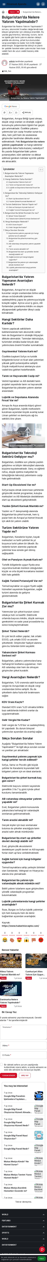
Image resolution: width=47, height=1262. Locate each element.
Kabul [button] (42, 1259)
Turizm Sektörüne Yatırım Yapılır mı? (21, 204)
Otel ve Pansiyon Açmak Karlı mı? (21, 207)
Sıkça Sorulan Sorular (14, 230)
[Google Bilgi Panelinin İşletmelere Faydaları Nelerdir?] (23, 1096)
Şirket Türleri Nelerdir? (17, 216)
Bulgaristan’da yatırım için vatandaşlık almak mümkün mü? (23, 263)
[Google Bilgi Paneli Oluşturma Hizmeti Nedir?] (23, 1122)
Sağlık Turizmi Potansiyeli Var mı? (22, 210)
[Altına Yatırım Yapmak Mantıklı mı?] (11, 967)
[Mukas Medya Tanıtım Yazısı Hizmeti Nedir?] (23, 1174)
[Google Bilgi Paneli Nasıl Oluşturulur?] (23, 1135)
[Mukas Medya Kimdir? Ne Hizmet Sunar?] (23, 1161)
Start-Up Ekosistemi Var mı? (19, 199)
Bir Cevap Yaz (9, 1012)
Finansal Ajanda (16, 4)
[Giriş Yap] (43, 4)
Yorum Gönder (8, 1075)
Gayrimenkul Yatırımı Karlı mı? (20, 182)
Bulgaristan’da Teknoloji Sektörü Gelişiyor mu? (23, 194)
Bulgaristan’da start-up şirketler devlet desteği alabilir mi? (23, 253)
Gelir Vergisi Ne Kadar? (18, 227)
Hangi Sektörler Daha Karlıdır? (18, 179)
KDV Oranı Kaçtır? (16, 225)
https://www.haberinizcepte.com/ (20, 926)
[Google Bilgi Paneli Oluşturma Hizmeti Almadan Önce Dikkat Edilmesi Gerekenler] (23, 1109)
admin (12, 61)
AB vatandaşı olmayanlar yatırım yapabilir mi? (25, 245)
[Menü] (4, 4)
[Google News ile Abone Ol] (10, 106)
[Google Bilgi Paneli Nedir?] (23, 1148)
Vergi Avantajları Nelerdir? (17, 222)
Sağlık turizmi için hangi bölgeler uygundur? (21, 258)
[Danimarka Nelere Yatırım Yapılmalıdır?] (11, 994)
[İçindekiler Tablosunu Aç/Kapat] (39, 169)
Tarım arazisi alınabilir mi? (19, 249)
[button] (38, 4)
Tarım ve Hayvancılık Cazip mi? (21, 185)
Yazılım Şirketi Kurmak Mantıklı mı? (22, 201)
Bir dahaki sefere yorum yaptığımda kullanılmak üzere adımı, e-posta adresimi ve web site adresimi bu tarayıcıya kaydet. (25, 1067)
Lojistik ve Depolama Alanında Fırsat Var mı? (24, 189)
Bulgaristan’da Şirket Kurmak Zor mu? (22, 213)
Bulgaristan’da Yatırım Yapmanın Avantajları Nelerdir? (19, 174)
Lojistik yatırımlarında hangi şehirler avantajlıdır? (22, 268)
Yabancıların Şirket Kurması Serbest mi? (24, 219)
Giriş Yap (24, 1075)
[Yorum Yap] (4, 112)
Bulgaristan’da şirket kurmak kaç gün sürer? (23, 239)
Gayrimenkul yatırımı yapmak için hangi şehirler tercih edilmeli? (23, 234)
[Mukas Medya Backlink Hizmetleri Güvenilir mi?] (23, 1187)
